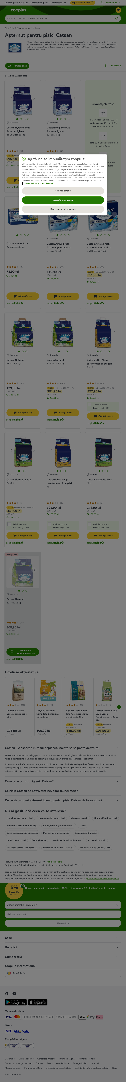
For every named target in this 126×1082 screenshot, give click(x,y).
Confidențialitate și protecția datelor (39, 183)
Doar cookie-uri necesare (63, 209)
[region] (63, 184)
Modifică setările (63, 190)
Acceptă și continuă (63, 199)
